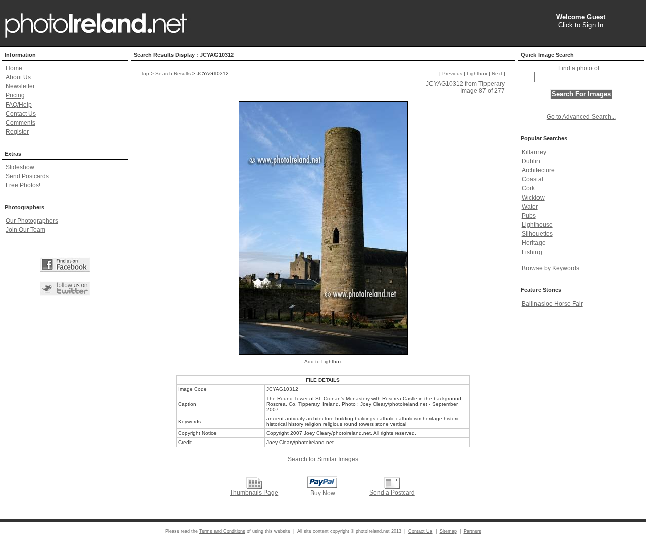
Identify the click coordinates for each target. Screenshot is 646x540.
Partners (472, 531)
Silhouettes (537, 233)
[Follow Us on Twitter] (65, 288)
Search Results (173, 73)
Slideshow (20, 167)
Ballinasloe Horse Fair (552, 303)
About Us (18, 77)
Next (497, 73)
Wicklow (533, 197)
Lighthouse (537, 224)
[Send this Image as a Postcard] (392, 483)
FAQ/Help (19, 104)
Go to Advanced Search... (581, 116)
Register (17, 131)
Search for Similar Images (323, 459)
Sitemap (448, 531)
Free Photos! (23, 185)
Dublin (531, 161)
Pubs (529, 215)
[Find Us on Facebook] (65, 264)
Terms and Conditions (222, 531)
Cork (528, 188)
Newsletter (20, 86)
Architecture (538, 170)
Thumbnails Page (254, 492)
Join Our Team (25, 229)
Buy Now (322, 493)
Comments (20, 122)
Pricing (15, 95)
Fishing (532, 252)
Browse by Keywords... (553, 268)
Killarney (534, 152)
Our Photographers (32, 220)
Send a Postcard (392, 492)
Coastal (532, 179)
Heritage (534, 243)
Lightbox (477, 73)
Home (14, 68)
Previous (452, 73)
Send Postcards (27, 176)
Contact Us (21, 113)
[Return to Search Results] (254, 483)
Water (530, 206)
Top (145, 73)
